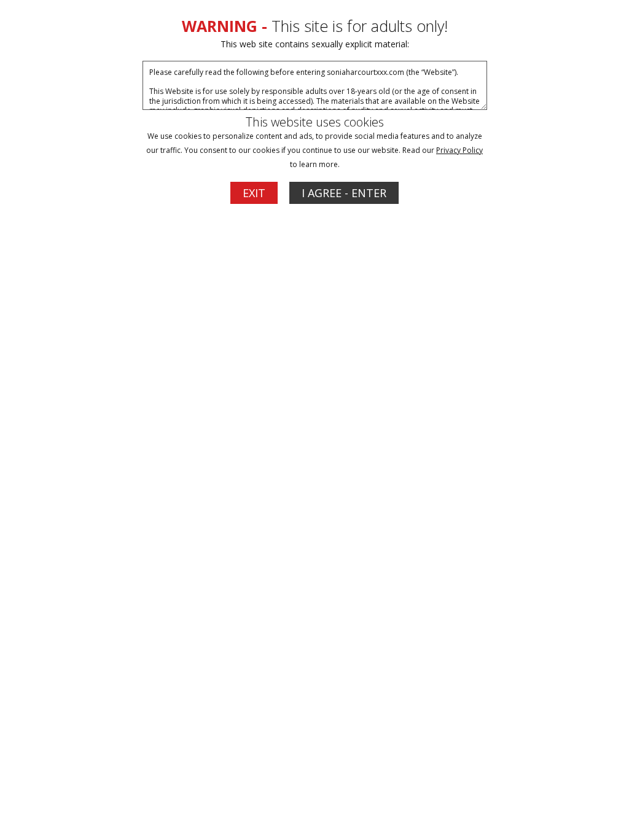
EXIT (254, 192)
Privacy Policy (459, 150)
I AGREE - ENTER (344, 192)
